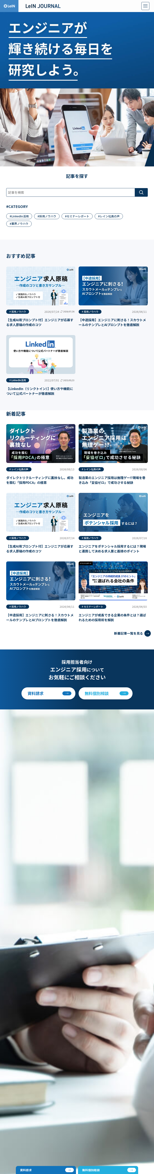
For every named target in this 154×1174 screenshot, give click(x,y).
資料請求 (26, 1170)
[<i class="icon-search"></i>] (141, 192)
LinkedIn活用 (20, 216)
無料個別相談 (91, 1170)
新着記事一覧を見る (128, 633)
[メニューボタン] (145, 6)
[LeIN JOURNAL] (43, 6)
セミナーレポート (78, 216)
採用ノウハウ (47, 216)
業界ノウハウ (19, 224)
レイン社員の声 (110, 216)
